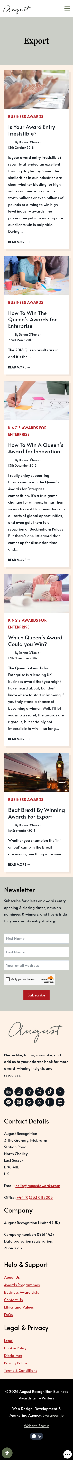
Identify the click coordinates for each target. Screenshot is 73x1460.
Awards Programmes (22, 1284)
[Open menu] (68, 8)
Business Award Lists (21, 1292)
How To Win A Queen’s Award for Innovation (35, 448)
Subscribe (36, 995)
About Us (12, 1277)
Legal (8, 1340)
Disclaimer (13, 1355)
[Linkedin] (8, 1091)
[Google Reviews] (29, 1102)
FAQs (8, 1314)
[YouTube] (60, 1091)
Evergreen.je (53, 1415)
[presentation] (36, 89)
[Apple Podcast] (18, 1102)
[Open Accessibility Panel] (7, 1452)
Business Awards (26, 116)
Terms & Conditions (20, 1370)
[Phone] (49, 1102)
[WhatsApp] (39, 1102)
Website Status (36, 1425)
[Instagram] (18, 1091)
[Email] (60, 1102)
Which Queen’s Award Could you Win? (35, 640)
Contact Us (13, 1299)
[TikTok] (49, 1091)
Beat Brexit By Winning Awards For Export (36, 813)
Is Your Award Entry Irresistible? (31, 130)
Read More (19, 242)
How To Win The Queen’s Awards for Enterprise (32, 319)
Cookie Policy (15, 1347)
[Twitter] (39, 1091)
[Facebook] (29, 1091)
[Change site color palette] (36, 1436)
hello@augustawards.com (37, 1185)
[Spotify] (8, 1102)
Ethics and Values (19, 1307)
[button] (64, 1451)
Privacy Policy (15, 1362)
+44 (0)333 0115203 (34, 1197)
